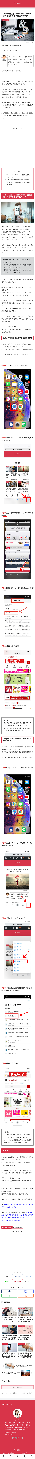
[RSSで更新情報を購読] (26, 1296)
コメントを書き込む (17, 1387)
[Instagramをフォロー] (26, 1291)
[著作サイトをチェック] (9, 1291)
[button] (28, 1281)
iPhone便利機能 (18, 1227)
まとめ (7, 187)
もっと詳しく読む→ (10, 1433)
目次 (14, 171)
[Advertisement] (17, 148)
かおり (17, 1420)
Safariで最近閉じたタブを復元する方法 (18, 180)
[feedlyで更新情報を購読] (9, 1296)
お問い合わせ (26, 1453)
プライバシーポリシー (9, 1453)
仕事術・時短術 (7, 1227)
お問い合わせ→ (9, 1434)
